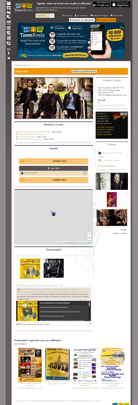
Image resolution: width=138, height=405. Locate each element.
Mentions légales (55, 401)
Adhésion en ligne (100, 15)
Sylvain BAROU (24, 132)
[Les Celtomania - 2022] (30, 269)
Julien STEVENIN (24, 139)
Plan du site (27, 401)
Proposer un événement (71, 401)
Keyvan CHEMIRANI (25, 134)
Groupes (116, 160)
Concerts (106, 160)
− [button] (89, 238)
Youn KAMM (26, 294)
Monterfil (34, 173)
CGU (46, 401)
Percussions (40, 134)
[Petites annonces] (8, 43)
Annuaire (34, 65)
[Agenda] (8, 23)
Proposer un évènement (82, 20)
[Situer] (85, 173)
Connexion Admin (106, 20)
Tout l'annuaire (107, 166)
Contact (34, 401)
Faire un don (118, 15)
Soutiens (41, 401)
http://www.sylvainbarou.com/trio (111, 105)
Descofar (38, 289)
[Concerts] (8, 8)
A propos (19, 401)
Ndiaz (73, 292)
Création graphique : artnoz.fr (91, 401)
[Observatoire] (8, 33)
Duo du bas (47, 289)
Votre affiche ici (20, 344)
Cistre (33, 137)
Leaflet (59, 243)
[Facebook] (8, 54)
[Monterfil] (53, 214)
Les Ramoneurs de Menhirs (59, 292)
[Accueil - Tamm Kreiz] (23, 6)
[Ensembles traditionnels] (8, 15)
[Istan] (54, 269)
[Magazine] (8, 38)
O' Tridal (80, 292)
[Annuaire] (8, 28)
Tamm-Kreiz (20, 65)
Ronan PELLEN (24, 137)
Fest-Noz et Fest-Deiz (111, 153)
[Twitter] (8, 59)
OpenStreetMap (87, 243)
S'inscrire (68, 15)
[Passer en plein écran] (89, 193)
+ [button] (89, 234)
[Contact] (8, 50)
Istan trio (43, 292)
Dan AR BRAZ (28, 289)
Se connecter (82, 15)
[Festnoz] (8, 3)
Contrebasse (37, 139)
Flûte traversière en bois (41, 132)
